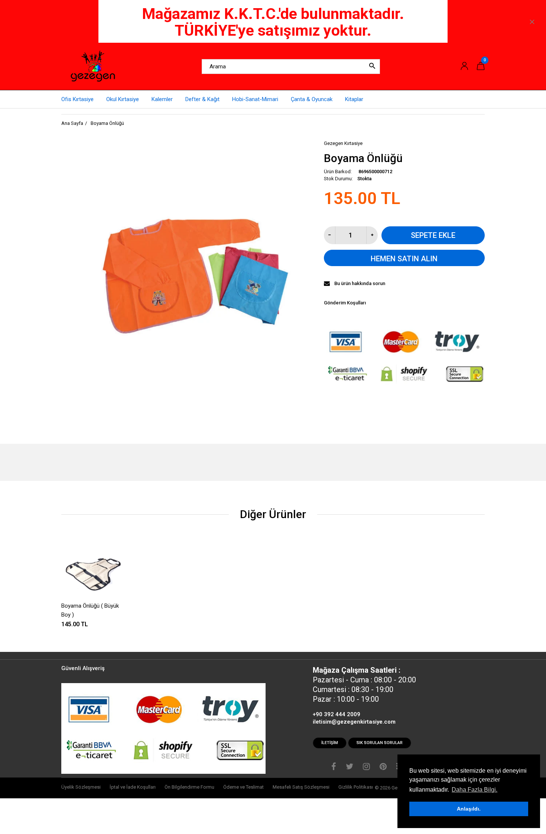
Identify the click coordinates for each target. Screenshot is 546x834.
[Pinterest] (383, 767)
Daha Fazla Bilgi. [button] (474, 789)
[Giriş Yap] (464, 66)
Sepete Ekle (433, 235)
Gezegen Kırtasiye (343, 143)
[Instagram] (366, 767)
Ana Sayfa (72, 123)
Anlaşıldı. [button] (469, 809)
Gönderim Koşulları (345, 303)
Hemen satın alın (404, 258)
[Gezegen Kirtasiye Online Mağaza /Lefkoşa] (92, 66)
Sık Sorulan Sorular (380, 742)
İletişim (329, 742)
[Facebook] (333, 767)
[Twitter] (349, 767)
